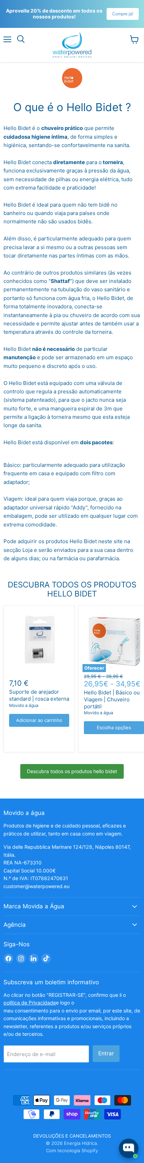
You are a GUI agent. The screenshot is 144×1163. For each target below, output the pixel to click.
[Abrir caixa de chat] (128, 1148)
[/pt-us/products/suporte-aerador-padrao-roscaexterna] (39, 640)
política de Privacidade (29, 1003)
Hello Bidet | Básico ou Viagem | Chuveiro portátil (112, 699)
